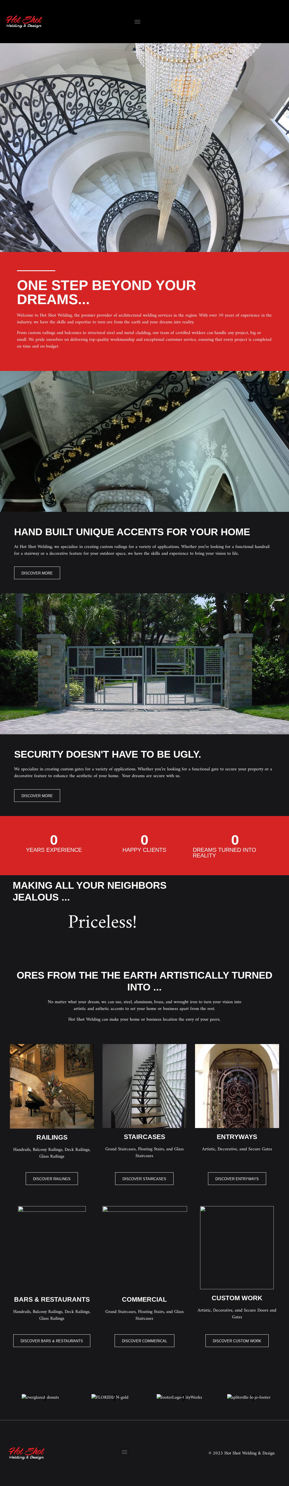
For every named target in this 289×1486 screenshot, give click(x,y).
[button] (137, 21)
